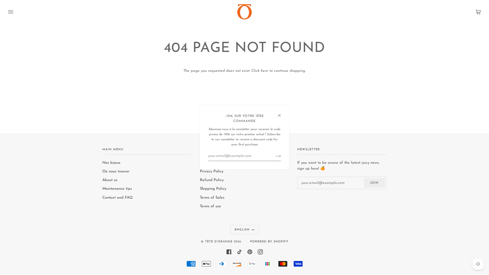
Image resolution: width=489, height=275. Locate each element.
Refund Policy (212, 180)
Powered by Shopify (269, 241)
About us (109, 180)
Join (374, 182)
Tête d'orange (219, 241)
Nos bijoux (111, 163)
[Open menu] (15, 12)
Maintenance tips (117, 189)
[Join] (274, 156)
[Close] (281, 113)
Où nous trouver (115, 171)
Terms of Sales (212, 198)
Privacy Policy (211, 171)
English (243, 229)
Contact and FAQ (117, 198)
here (264, 71)
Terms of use (210, 206)
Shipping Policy (213, 189)
